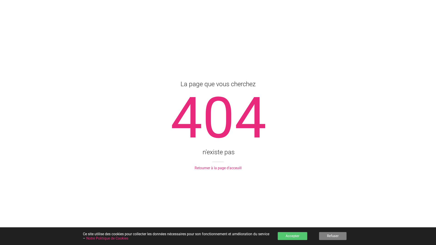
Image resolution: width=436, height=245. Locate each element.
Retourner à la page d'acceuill (218, 168)
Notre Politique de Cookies (107, 238)
